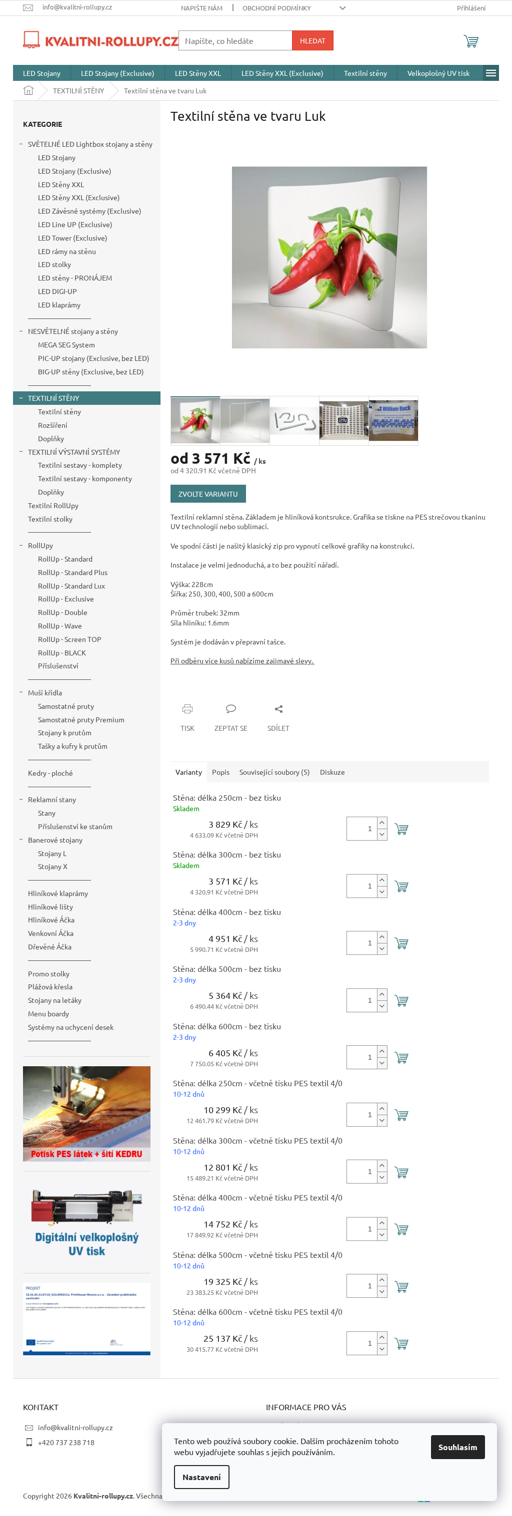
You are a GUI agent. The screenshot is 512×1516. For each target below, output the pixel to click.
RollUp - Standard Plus (73, 572)
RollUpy (40, 545)
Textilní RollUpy (53, 505)
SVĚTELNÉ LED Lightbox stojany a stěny (90, 143)
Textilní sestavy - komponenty (85, 478)
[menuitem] (41, 73)
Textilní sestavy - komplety (80, 464)
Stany (47, 812)
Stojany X (53, 866)
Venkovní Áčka (51, 932)
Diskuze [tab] (332, 771)
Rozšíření (53, 424)
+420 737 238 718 (66, 1442)
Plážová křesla (50, 986)
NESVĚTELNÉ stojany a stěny (73, 330)
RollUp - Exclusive (66, 598)
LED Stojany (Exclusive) (75, 170)
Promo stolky (49, 973)
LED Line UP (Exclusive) (75, 224)
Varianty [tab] (189, 771)
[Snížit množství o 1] (382, 834)
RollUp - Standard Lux (71, 585)
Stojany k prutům (65, 732)
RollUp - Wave (60, 625)
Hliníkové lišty (50, 906)
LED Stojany (57, 157)
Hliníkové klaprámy (58, 893)
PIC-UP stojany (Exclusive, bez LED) (94, 357)
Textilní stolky (50, 518)
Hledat (313, 40)
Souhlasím (458, 1447)
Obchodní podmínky (276, 7)
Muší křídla (45, 692)
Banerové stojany (55, 839)
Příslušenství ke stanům (75, 826)
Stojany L (52, 853)
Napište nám (201, 7)
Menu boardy (48, 1013)
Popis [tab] (221, 771)
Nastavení (201, 1477)
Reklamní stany (52, 799)
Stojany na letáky (55, 999)
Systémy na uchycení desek (71, 1026)
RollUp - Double (63, 611)
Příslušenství (58, 665)
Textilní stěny (59, 411)
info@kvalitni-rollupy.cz (75, 1427)
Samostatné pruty (66, 705)
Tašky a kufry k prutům (73, 745)
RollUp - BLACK (62, 652)
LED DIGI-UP (57, 291)
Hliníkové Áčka (51, 919)
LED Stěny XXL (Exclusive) (79, 197)
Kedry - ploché (50, 772)
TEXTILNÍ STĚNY (53, 397)
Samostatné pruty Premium (81, 719)
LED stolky (54, 264)
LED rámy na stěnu (67, 251)
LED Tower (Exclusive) (73, 237)
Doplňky (51, 438)
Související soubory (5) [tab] (275, 771)
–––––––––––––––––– (59, 317)
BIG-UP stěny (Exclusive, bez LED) (91, 371)
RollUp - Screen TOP (70, 638)
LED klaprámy (59, 304)
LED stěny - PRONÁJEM (75, 277)
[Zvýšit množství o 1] (382, 823)
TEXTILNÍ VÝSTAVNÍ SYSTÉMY (74, 451)
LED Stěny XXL (61, 184)
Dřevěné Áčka (50, 946)
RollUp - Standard (65, 558)
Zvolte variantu (208, 493)
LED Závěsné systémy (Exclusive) (90, 210)
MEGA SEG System (66, 344)
